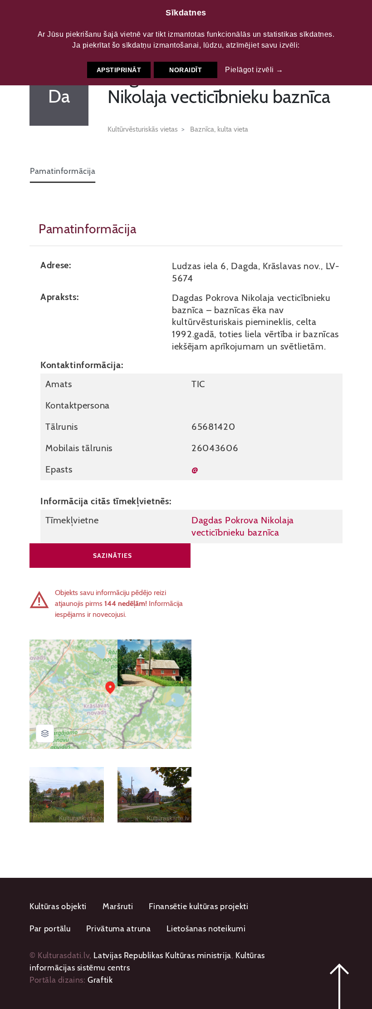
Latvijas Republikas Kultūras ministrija (162, 955)
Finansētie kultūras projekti (199, 906)
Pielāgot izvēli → (254, 70)
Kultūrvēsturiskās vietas (143, 129)
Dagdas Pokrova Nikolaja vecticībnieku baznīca (242, 526)
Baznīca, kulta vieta (219, 129)
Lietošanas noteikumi (205, 929)
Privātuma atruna (118, 929)
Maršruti (118, 906)
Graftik (100, 980)
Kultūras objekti (58, 906)
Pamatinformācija (62, 171)
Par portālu (50, 929)
